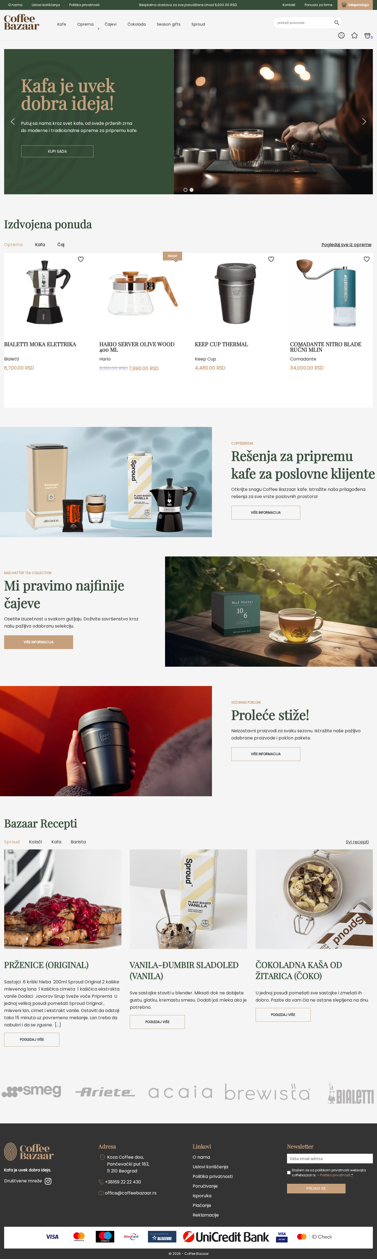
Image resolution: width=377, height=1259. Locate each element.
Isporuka (202, 1196)
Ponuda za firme (318, 4)
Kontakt (289, 4)
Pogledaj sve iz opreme (346, 244)
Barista (78, 842)
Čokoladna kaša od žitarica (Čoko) (299, 970)
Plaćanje (202, 1205)
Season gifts (168, 24)
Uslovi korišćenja (46, 4)
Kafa (40, 244)
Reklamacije (206, 1215)
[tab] (14, 841)
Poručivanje (205, 1186)
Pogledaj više (32, 1039)
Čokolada (137, 24)
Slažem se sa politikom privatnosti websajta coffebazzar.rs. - (329, 1172)
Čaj (60, 244)
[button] (188, 121)
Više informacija (266, 512)
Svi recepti (357, 842)
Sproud (198, 24)
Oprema (85, 24)
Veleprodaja (358, 4)
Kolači (35, 842)
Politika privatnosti (84, 4)
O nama (15, 4)
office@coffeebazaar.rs (130, 1193)
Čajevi (110, 24)
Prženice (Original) (46, 964)
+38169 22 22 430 (123, 1182)
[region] (188, 121)
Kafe (61, 24)
